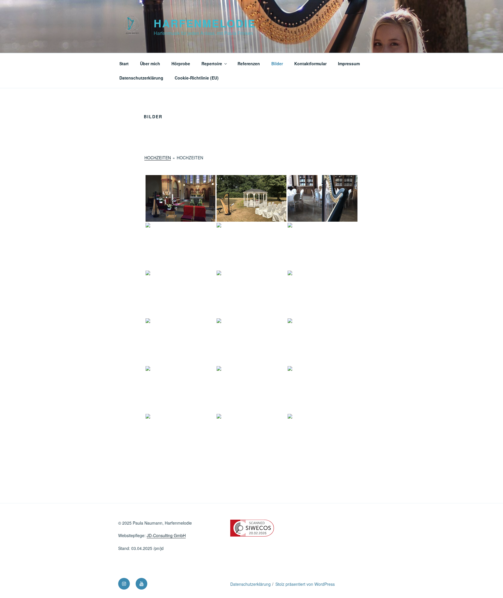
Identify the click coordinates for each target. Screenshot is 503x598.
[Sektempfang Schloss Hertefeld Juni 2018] (180, 294)
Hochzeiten (157, 157)
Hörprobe (180, 63)
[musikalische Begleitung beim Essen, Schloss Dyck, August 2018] (322, 198)
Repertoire (211, 63)
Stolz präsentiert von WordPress (305, 584)
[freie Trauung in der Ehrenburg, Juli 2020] (251, 294)
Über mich (150, 63)
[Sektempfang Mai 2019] (322, 437)
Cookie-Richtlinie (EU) (197, 78)
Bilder (277, 63)
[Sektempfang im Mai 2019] (180, 437)
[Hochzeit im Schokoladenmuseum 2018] (180, 246)
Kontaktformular (310, 63)
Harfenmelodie (205, 23)
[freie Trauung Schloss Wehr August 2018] (251, 246)
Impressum (349, 63)
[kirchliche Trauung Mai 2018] (180, 198)
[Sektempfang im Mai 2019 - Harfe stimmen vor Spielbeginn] (251, 437)
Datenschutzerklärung (141, 78)
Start (124, 63)
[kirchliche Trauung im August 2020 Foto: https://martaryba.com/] (180, 341)
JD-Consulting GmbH (166, 535)
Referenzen (249, 63)
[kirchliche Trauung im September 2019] (322, 389)
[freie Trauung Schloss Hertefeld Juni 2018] (251, 198)
